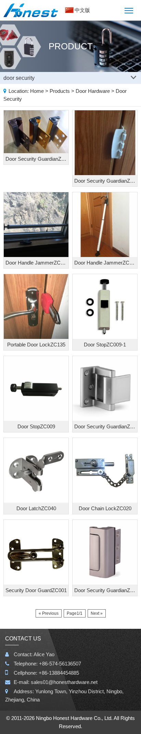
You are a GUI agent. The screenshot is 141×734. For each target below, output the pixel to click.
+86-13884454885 (59, 673)
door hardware (93, 91)
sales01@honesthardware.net (64, 682)
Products (60, 91)
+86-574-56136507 (60, 663)
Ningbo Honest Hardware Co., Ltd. (74, 718)
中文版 (82, 10)
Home (37, 91)
